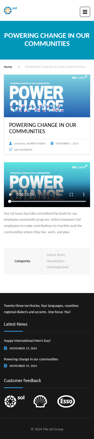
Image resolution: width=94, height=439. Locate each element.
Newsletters (55, 261)
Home (8, 67)
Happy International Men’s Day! (27, 341)
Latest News (56, 255)
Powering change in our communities (31, 359)
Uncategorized (57, 267)
